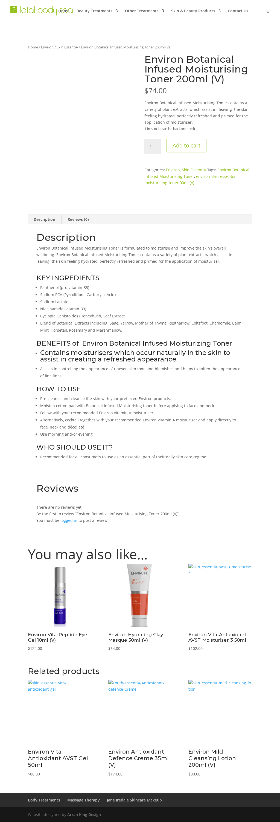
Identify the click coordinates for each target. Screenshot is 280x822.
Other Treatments (142, 11)
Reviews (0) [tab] (78, 219)
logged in (68, 520)
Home (63, 11)
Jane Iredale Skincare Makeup (134, 800)
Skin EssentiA (67, 47)
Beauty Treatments (94, 11)
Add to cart (186, 145)
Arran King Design (84, 814)
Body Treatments (44, 800)
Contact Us (238, 11)
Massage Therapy (83, 800)
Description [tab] (44, 219)
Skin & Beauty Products (193, 11)
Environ (47, 47)
